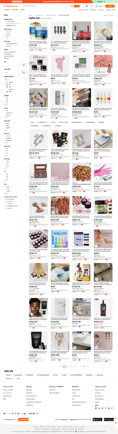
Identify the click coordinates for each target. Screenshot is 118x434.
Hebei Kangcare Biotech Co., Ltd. (80, 258)
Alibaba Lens (9, 419)
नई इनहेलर (64, 375)
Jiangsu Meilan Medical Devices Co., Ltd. (103, 49)
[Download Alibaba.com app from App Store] (97, 419)
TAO (71, 426)
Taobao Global (65, 426)
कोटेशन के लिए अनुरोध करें (54, 393)
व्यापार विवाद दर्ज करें (76, 396)
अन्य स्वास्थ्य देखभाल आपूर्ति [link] (63, 15)
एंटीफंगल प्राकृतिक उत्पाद (76, 122)
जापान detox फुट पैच (64, 122)
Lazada (59, 426)
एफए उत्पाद (56, 375)
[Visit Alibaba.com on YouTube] (109, 408)
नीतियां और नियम (29, 405)
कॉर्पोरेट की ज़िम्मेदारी (7, 396)
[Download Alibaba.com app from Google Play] (109, 419)
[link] (116, 419)
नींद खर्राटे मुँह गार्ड (30, 375)
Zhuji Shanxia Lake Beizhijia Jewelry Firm (81, 157)
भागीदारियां (97, 402)
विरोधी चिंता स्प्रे (89, 375)
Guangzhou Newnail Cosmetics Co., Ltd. (81, 49)
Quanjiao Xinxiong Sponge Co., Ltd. (102, 156)
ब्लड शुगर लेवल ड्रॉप (18, 375)
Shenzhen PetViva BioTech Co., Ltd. (81, 189)
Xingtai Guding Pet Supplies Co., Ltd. (81, 325)
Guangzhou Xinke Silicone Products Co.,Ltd (103, 258)
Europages (82, 426)
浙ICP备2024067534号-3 (100, 431)
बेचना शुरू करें (98, 393)
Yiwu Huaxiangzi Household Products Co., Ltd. (38, 115)
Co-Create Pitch (7, 393)
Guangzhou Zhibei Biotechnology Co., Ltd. (60, 116)
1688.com (42, 426)
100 (84, 366)
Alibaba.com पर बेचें (99, 390)
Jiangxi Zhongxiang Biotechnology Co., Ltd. (103, 115)
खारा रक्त (53, 122)
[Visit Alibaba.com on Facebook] (96, 408)
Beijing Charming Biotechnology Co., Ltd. (60, 191)
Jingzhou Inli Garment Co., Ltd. (58, 82)
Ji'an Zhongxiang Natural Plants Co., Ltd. (60, 256)
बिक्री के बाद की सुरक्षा (30, 399)
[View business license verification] (73, 431)
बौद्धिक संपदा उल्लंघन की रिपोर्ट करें (79, 402)
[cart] (92, 6)
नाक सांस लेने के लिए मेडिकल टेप (76, 375)
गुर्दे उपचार (8, 375)
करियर (4, 399)
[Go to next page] (86, 366)
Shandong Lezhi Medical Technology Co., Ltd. (60, 48)
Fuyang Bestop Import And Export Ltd (38, 224)
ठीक (24, 65)
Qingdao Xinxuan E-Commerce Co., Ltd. (103, 224)
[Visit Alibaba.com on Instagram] (106, 408)
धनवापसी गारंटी (29, 393)
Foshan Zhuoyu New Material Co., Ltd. (81, 223)
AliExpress (36, 426)
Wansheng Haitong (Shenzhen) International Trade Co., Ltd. (38, 326)
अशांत (18, 378)
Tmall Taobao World (51, 426)
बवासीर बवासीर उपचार (47, 125)
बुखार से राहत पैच (100, 375)
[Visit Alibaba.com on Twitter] (102, 408)
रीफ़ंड (73, 399)
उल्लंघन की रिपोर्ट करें (76, 405)
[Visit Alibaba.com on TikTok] (112, 408)
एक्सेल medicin (10, 378)
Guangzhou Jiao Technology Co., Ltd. (60, 156)
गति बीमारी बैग (101, 122)
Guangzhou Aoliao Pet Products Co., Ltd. (38, 48)
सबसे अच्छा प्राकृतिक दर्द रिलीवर (43, 375)
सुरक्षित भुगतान (29, 390)
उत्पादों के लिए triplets (43, 122)
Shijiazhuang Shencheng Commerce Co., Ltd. (103, 189)
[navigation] (15, 191)
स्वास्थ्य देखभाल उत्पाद (39, 15)
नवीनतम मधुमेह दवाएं (34, 125)
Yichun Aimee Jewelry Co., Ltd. (36, 293)
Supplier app (64, 419)
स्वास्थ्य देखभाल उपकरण (51, 15)
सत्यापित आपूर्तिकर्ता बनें (99, 399)
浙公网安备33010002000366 (85, 431)
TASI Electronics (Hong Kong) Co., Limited (103, 326)
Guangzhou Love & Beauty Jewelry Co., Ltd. (38, 156)
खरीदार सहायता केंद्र (76, 390)
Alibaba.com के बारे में (8, 386)
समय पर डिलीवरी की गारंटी (31, 396)
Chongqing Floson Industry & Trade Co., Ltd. (60, 358)
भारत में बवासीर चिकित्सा (90, 122)
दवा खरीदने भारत (58, 125)
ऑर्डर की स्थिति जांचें (99, 396)
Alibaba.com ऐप (73, 419)
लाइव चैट (74, 393)
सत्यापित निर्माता (52, 390)
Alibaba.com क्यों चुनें (8, 390)
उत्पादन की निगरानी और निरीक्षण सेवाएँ (33, 402)
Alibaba (30, 15)
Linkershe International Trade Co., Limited (81, 82)
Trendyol (76, 426)
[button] (72, 6)
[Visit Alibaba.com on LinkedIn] (99, 408)
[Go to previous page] (54, 366)
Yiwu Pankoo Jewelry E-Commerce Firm (81, 116)
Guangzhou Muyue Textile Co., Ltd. (102, 83)
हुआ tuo (32, 122)
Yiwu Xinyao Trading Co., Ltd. (36, 359)
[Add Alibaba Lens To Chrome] (23, 419)
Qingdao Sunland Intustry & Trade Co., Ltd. (38, 191)
